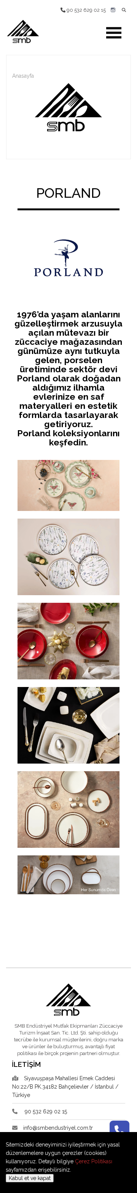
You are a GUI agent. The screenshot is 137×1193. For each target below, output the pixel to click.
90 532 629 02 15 (85, 10)
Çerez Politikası (93, 1161)
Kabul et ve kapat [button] (30, 1178)
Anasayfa (23, 76)
